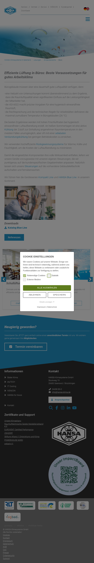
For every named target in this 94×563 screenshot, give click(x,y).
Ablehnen (35, 295)
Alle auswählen (47, 288)
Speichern (59, 295)
